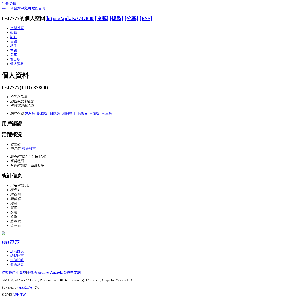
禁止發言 (29, 149)
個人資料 (17, 64)
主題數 (94, 113)
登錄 (12, 4)
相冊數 (67, 113)
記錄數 (42, 113)
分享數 (107, 113)
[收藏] (101, 18)
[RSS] (146, 18)
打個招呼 (17, 260)
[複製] (116, 18)
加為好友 (17, 251)
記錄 (13, 37)
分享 (13, 55)
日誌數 (55, 113)
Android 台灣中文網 (16, 8)
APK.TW (26, 287)
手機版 (32, 272)
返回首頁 (38, 8)
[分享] (131, 18)
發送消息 (17, 264)
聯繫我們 (8, 272)
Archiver (44, 272)
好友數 (30, 113)
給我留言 (17, 255)
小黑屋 (21, 272)
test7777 (11, 242)
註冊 (5, 4)
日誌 (13, 41)
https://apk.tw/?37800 (70, 18)
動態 (13, 32)
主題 (13, 50)
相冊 (13, 46)
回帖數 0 (80, 113)
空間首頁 (17, 28)
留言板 (15, 59)
